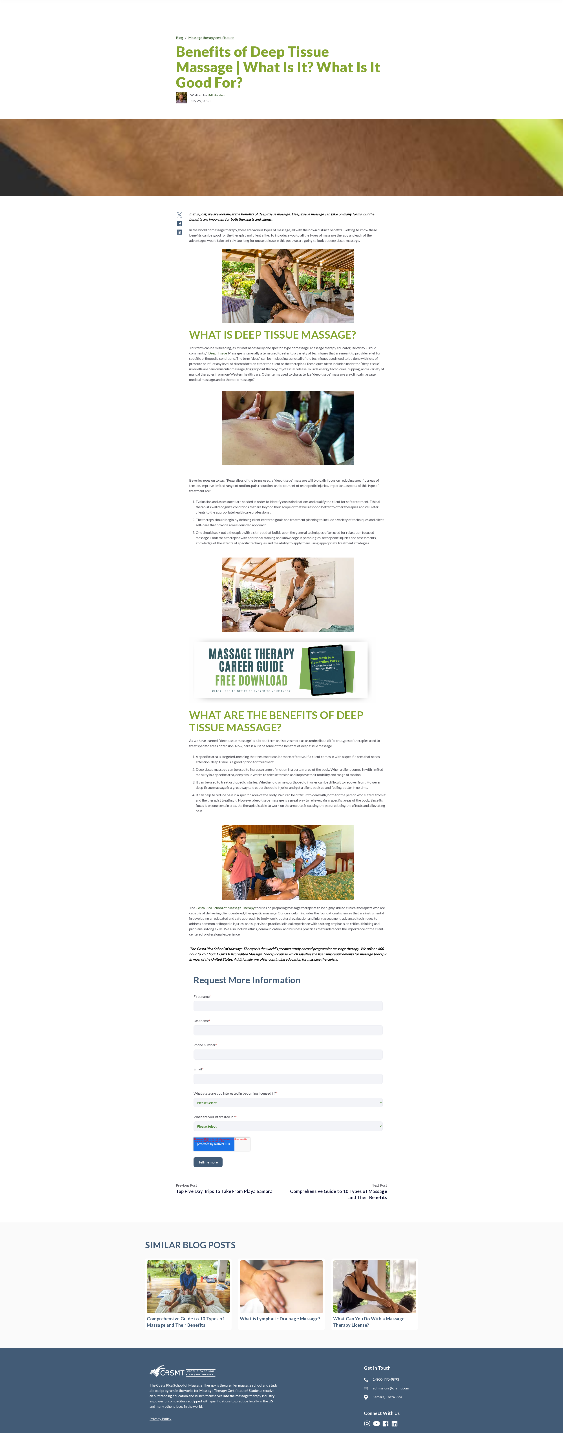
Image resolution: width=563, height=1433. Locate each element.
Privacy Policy (160, 1418)
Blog (179, 37)
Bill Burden (216, 95)
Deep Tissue (217, 353)
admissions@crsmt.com (391, 1388)
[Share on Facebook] (179, 226)
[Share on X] (179, 217)
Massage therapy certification (211, 37)
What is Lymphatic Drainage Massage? (280, 1318)
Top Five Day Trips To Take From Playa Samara (224, 1191)
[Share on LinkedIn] (179, 234)
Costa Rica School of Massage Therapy (225, 908)
